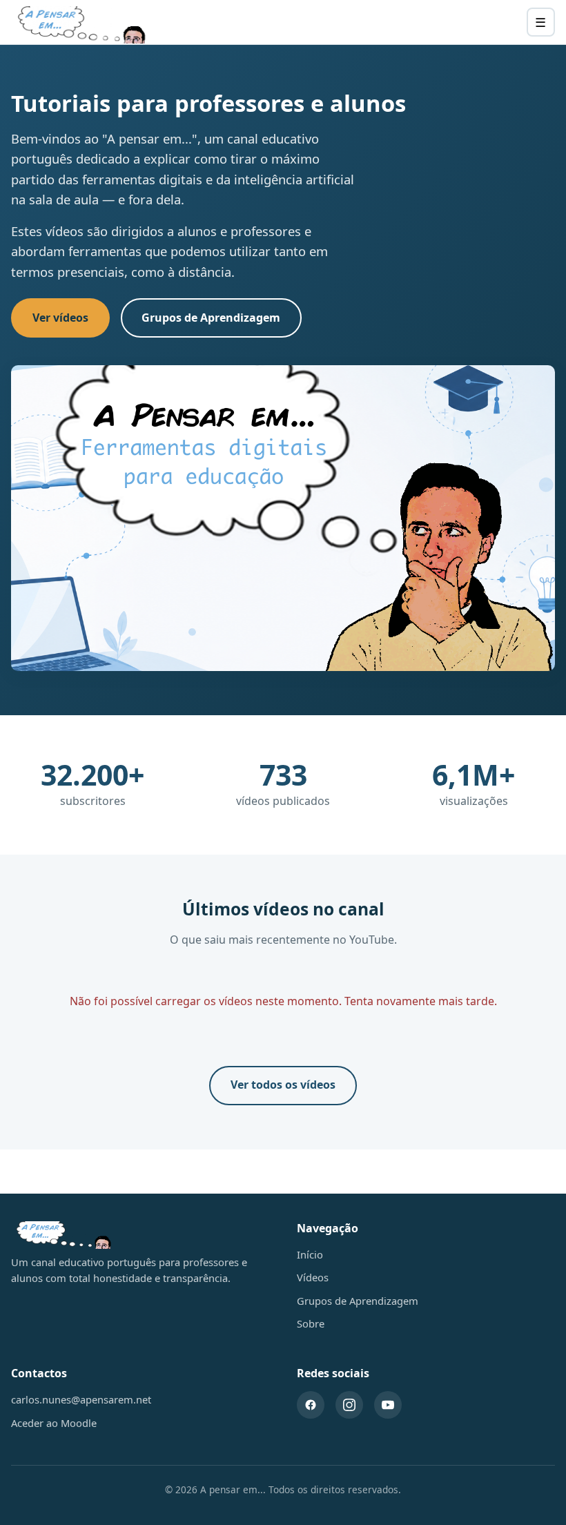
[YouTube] (388, 1405)
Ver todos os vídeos (283, 1084)
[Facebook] (310, 1405)
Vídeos (313, 1277)
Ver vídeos (60, 317)
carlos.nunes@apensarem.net (81, 1399)
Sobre (310, 1323)
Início (310, 1254)
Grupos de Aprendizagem (211, 317)
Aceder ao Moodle (54, 1423)
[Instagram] (349, 1405)
